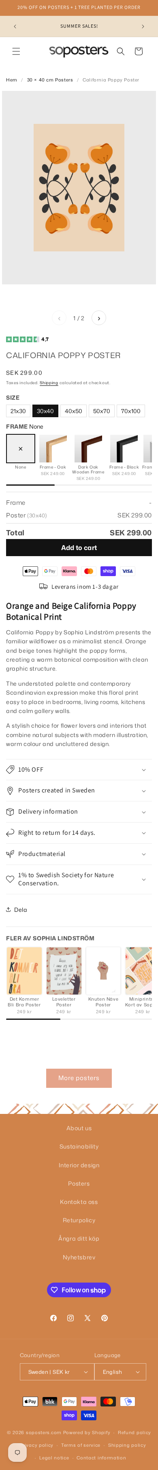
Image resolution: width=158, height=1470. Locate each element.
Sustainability (79, 1146)
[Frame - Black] (124, 448)
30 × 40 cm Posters (50, 80)
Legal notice (54, 1458)
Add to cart (79, 547)
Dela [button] (20, 909)
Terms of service (80, 1445)
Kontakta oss (79, 1202)
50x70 (101, 411)
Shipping (49, 382)
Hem (11, 80)
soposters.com (44, 1432)
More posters (79, 1078)
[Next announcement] (143, 26)
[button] (16, 51)
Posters (79, 1183)
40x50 (73, 411)
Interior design (79, 1165)
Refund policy (134, 1432)
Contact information (101, 1458)
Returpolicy (79, 1220)
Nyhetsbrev (79, 1257)
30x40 (45, 411)
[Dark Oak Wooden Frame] (88, 448)
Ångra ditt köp (78, 1238)
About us (79, 1128)
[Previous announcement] (15, 26)
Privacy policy (36, 1445)
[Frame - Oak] (53, 448)
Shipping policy (127, 1445)
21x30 (18, 411)
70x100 (131, 411)
